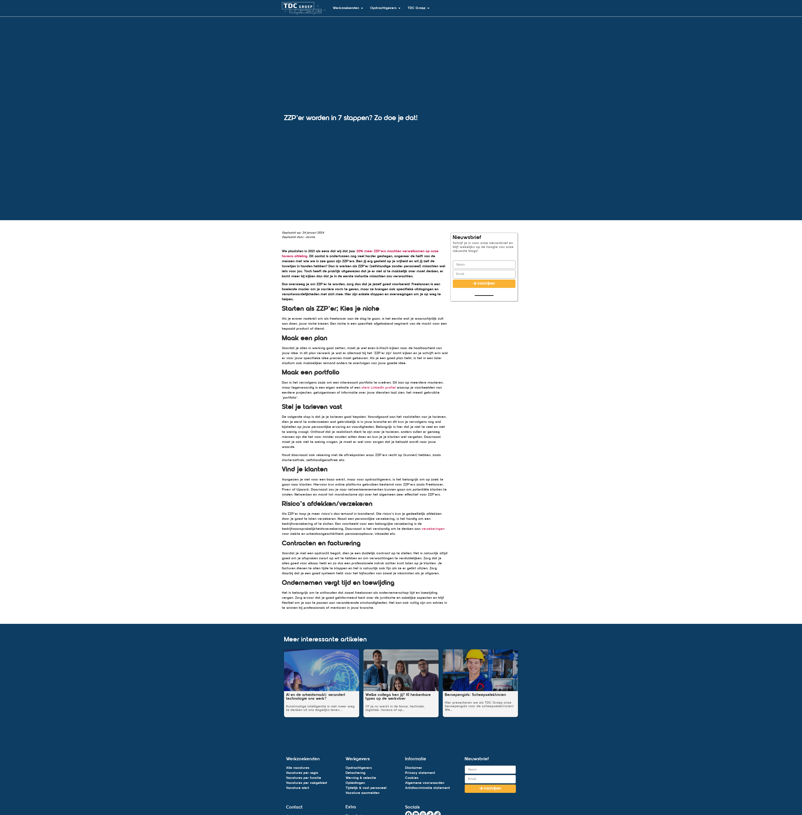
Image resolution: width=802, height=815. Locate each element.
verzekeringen (433, 529)
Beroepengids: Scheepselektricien (475, 695)
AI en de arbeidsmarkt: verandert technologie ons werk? (315, 697)
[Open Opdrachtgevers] (399, 8)
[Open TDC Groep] (428, 8)
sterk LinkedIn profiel (379, 387)
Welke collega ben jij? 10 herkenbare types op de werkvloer (398, 697)
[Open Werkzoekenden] (362, 8)
